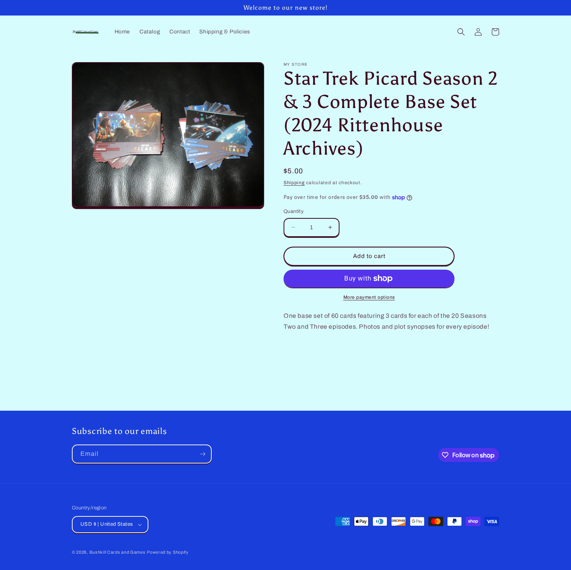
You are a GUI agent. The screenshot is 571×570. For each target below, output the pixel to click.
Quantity (294, 211)
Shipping (294, 182)
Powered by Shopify (168, 552)
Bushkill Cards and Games (117, 552)
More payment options (369, 297)
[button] (461, 31)
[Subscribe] (202, 454)
